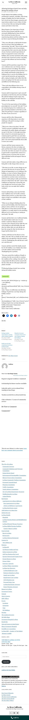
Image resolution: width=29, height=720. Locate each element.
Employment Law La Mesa (10, 577)
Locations (5, 603)
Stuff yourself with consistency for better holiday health (7, 345)
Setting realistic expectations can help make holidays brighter (7, 334)
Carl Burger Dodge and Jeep (10, 549)
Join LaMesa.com (7, 542)
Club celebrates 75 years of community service (14, 400)
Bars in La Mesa (7, 533)
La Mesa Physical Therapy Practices (12, 524)
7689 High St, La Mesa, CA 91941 (11, 640)
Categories (6, 605)
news (4, 359)
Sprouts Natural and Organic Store (12, 556)
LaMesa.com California (8, 670)
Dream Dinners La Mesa (9, 559)
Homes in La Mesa (7, 589)
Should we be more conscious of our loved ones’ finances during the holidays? (20, 335)
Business (4, 545)
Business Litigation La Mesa (11, 573)
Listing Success (6, 513)
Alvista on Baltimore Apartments (12, 506)
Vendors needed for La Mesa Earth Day (14, 395)
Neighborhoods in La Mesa (10, 494)
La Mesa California (14, 2)
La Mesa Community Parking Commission (14, 480)
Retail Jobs (5, 622)
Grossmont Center (7, 591)
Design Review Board (8, 473)
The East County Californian (9, 697)
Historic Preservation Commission (12, 478)
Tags (4, 608)
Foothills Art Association (9, 629)
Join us (4, 686)
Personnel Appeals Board (10, 482)
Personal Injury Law (9, 582)
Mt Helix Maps (6, 617)
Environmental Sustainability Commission (14, 475)
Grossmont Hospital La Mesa (10, 619)
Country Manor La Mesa (10, 528)
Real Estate (5, 499)
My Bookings (6, 610)
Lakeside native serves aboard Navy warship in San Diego (13, 389)
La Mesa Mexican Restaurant (11, 538)
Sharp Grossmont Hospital (9, 626)
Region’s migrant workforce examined (14, 379)
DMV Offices (5, 598)
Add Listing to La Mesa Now (9, 510)
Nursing (4, 612)
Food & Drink (5, 531)
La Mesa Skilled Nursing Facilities (12, 526)
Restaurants (6, 535)
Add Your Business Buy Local (11, 554)
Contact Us (5, 540)
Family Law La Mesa (9, 575)
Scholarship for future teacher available (14, 383)
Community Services (8, 466)
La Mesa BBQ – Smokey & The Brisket (12, 631)
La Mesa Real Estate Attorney (11, 584)
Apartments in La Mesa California (12, 501)
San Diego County (13, 356)
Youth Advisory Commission (10, 489)
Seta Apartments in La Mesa (11, 503)
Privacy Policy (6, 561)
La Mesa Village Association (10, 566)
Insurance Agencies (8, 563)
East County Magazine (7, 693)
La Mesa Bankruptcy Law (10, 570)
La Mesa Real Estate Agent (10, 508)
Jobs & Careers (6, 596)
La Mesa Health (6, 515)
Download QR (5, 276)
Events (3, 601)
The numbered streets (8, 615)
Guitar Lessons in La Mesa (10, 552)
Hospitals (5, 517)
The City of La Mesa (7, 464)
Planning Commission (9, 485)
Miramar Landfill (6, 633)
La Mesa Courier (6, 695)
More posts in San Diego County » (20, 375)
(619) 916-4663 (6, 642)
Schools (4, 594)
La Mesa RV (6, 547)
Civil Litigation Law (8, 580)
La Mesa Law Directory (9, 568)
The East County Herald (8, 698)
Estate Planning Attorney (10, 587)
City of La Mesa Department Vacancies (13, 492)
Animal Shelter (7, 496)
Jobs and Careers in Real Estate (10, 624)
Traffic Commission (8, 487)
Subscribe (6, 662)
